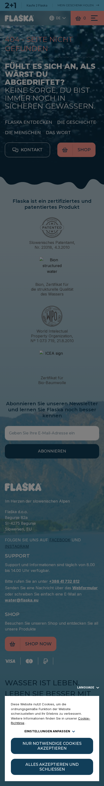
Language (86, 687)
